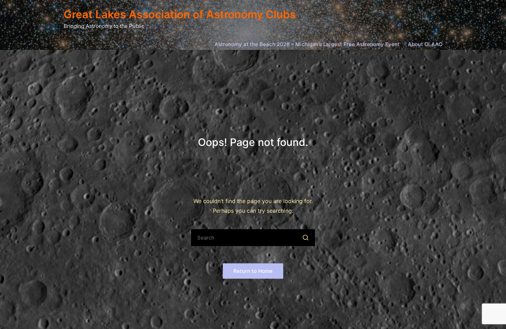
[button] (305, 237)
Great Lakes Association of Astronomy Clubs (180, 14)
